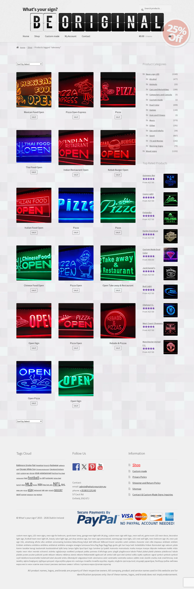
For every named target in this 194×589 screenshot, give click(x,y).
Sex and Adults (156, 130)
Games (152, 110)
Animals (153, 84)
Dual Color (154, 105)
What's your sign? (40, 9)
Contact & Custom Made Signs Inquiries (152, 494)
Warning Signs (156, 146)
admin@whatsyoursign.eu (92, 486)
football (33, 478)
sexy (46, 490)
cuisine (23, 473)
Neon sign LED (152, 74)
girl (43, 478)
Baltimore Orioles (24, 465)
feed (25, 478)
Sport (152, 135)
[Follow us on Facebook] (76, 467)
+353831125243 (88, 490)
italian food (57, 478)
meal (23, 485)
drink (37, 473)
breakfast (39, 465)
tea (35, 495)
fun (41, 478)
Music (152, 120)
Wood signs (151, 151)
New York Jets (48, 485)
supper (24, 494)
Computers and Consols (160, 94)
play (30, 490)
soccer (58, 490)
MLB (28, 483)
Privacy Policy (139, 476)
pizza (25, 490)
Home (26, 36)
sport (18, 494)
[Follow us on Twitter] (84, 467)
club (18, 473)
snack (51, 490)
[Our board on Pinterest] (92, 467)
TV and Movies (156, 140)
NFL (57, 484)
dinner (32, 473)
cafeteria (62, 465)
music (35, 485)
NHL (63, 484)
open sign (19, 490)
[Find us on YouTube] (100, 467)
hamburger (49, 478)
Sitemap (136, 488)
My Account (71, 36)
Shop (37, 36)
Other (152, 125)
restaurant (38, 490)
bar (34, 465)
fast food (55, 473)
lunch (18, 485)
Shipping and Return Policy (146, 482)
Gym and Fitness (157, 115)
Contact (86, 36)
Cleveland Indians (57, 469)
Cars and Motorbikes (159, 89)
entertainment (46, 473)
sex (43, 490)
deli (27, 473)
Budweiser (54, 465)
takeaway (30, 495)
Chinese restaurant (42, 469)
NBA (40, 484)
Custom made (52, 36)
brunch (47, 465)
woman (39, 494)
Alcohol (153, 79)
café (17, 469)
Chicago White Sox (27, 469)
